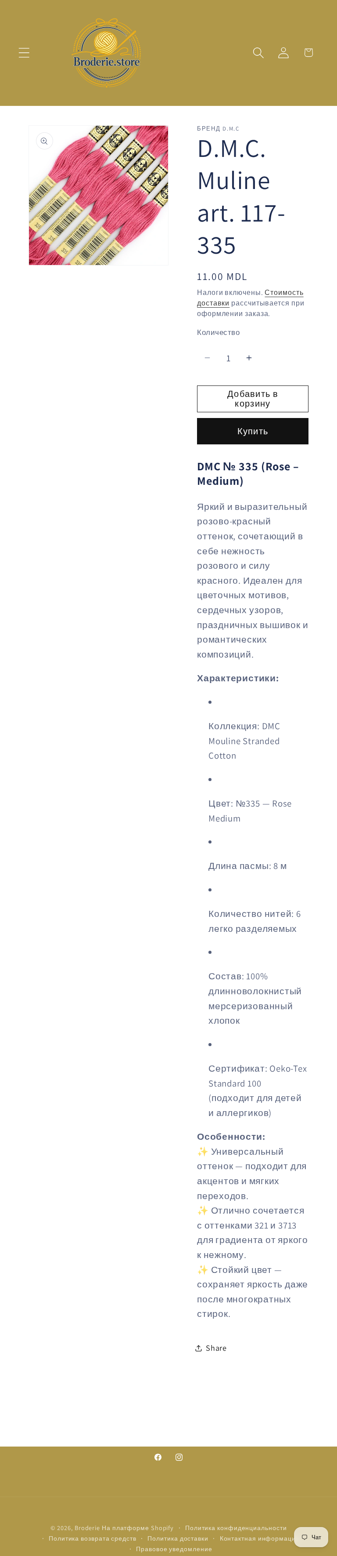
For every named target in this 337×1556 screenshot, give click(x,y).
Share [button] (216, 1347)
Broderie (87, 1527)
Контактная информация (260, 1538)
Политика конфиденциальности (236, 1527)
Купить (253, 431)
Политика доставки (177, 1538)
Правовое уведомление (174, 1549)
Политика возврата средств (92, 1538)
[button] (23, 52)
